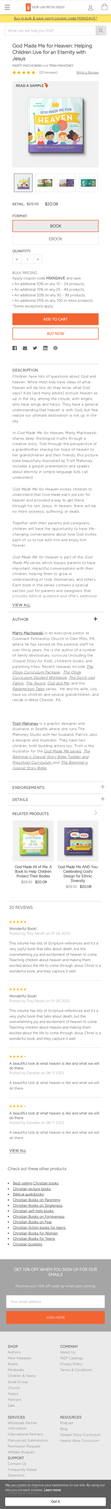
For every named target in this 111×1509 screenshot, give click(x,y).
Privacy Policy (71, 1364)
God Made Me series (62, 751)
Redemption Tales (28, 689)
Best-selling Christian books (36, 1183)
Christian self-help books (33, 1211)
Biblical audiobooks (28, 1194)
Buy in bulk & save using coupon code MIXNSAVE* (55, 18)
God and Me (58, 683)
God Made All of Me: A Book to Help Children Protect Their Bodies (33, 871)
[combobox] (55, 30)
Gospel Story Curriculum (80, 1435)
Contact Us (17, 1464)
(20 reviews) (48, 72)
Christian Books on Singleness (37, 1205)
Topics (13, 1394)
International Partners (25, 1434)
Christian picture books (32, 1188)
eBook (55, 238)
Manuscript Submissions (28, 1440)
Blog (63, 1429)
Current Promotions (24, 1481)
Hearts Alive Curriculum (79, 1440)
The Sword (35, 683)
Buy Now (55, 333)
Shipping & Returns (23, 1493)
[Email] (25, 348)
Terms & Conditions (76, 1370)
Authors (14, 1352)
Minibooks (16, 1370)
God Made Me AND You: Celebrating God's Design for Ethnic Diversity (78, 873)
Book (55, 226)
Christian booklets (27, 1244)
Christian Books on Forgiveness (39, 1216)
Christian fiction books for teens (39, 1227)
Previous (83, 813)
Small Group (18, 1382)
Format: (20, 216)
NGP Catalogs (71, 1358)
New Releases (19, 1358)
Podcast (66, 1423)
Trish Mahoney (25, 723)
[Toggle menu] (7, 7)
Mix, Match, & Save (23, 1487)
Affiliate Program (21, 1452)
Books (13, 1364)
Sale (11, 1405)
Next (95, 813)
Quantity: (21, 251)
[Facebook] (14, 348)
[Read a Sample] (32, 87)
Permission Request (24, 1446)
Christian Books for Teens (34, 1238)
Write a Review (87, 72)
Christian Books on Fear (32, 1222)
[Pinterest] (55, 348)
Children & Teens (22, 1376)
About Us (67, 1352)
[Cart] (104, 7)
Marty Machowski (28, 633)
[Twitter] (35, 348)
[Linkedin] (45, 348)
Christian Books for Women (35, 1233)
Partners (14, 1399)
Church (14, 1388)
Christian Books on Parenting (36, 1200)
